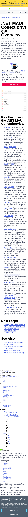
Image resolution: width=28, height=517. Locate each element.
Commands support (11, 307)
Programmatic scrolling (12, 275)
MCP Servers (3, 376)
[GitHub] (6, 429)
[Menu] (2, 12)
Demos (5, 387)
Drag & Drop (8, 216)
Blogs (4, 392)
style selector (8, 295)
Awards (5, 466)
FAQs (4, 400)
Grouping (7, 177)
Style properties (9, 282)
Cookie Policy (19, 504)
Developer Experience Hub (10, 386)
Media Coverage (7, 468)
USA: (11, 412)
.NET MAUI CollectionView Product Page (13, 343)
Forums (5, 391)
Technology (6, 464)
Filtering (7, 202)
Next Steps (9, 321)
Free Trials (5, 380)
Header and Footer (10, 257)
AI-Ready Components (13, 376)
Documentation (7, 389)
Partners (5, 396)
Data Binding (8, 137)
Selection (7, 127)
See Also (8, 338)
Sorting (6, 196)
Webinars (5, 394)
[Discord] (6, 431)
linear (6, 164)
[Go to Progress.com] (4, 450)
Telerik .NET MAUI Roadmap (14, 353)
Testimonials (6, 406)
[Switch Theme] (25, 12)
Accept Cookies (14, 510)
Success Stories (7, 405)
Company (5, 463)
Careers (5, 469)
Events (6, 267)
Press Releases (7, 467)
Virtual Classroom (7, 398)
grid (12, 164)
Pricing (4, 381)
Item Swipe (8, 208)
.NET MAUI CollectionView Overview (13, 29)
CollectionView (10, 17)
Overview (17, 17)
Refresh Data (8, 248)
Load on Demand (10, 229)
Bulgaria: (12, 416)
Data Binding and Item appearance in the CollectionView (11, 330)
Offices (4, 471)
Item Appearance (10, 147)
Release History (7, 390)
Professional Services (8, 395)
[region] (14, 506)
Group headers (9, 187)
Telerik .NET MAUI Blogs (12, 350)
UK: (11, 414)
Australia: (12, 418)
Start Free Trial (14, 84)
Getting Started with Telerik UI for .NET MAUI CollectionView (14, 326)
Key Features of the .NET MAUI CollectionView (13, 120)
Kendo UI (2, 374)
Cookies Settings (14, 514)
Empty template (9, 298)
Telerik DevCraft (4, 371)
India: (12, 415)
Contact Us (6, 411)
